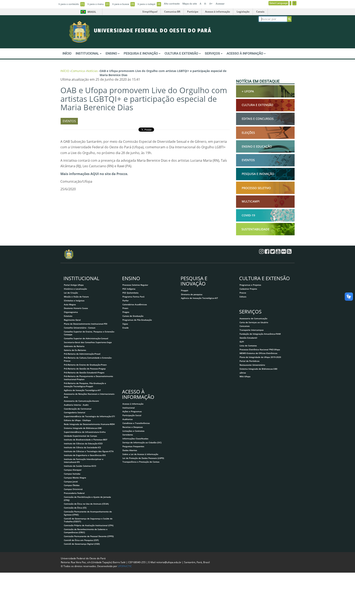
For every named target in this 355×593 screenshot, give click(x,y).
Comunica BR (172, 11)
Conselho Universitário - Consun (79, 327)
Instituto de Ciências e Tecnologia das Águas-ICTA (89, 451)
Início (64, 71)
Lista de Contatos (248, 345)
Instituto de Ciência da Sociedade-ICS (82, 447)
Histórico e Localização (75, 288)
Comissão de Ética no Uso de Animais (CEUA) (86, 503)
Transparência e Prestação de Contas (140, 461)
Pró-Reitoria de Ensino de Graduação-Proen (85, 364)
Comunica (78, 71)
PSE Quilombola (130, 292)
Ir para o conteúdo (71, 4)
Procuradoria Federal (74, 493)
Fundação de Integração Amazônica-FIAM (260, 333)
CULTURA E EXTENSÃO (182, 53)
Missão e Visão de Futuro (76, 296)
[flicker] (284, 252)
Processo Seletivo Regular (135, 284)
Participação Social (131, 415)
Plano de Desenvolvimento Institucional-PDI (85, 323)
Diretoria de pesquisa (191, 294)
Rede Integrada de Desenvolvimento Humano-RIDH (89, 424)
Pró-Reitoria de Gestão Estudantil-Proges (84, 372)
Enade (125, 327)
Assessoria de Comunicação (253, 318)
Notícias (92, 71)
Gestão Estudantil (248, 337)
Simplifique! (149, 11)
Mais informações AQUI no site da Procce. (94, 174)
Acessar (220, 3)
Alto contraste (172, 3)
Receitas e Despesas (132, 427)
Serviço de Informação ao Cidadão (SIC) (141, 442)
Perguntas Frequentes (133, 446)
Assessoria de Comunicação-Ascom (81, 400)
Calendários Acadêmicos (134, 304)
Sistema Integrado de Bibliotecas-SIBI (83, 428)
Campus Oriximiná (73, 489)
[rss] (289, 252)
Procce (243, 292)
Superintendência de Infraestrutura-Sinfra (85, 432)
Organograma (71, 312)
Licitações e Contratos (133, 430)
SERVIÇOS (213, 53)
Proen (125, 308)
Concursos (245, 326)
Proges (125, 312)
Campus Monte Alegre (75, 477)
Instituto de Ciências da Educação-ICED (83, 443)
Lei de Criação (71, 292)
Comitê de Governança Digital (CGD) (82, 543)
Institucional (128, 407)
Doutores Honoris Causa (76, 308)
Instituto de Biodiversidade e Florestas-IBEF (85, 439)
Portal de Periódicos (249, 361)
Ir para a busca (123, 4)
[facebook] (267, 252)
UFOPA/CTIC (125, 566)
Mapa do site (189, 3)
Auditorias (127, 419)
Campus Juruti (71, 481)
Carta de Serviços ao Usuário (254, 322)
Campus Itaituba (72, 473)
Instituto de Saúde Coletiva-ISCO (80, 465)
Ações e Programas (132, 411)
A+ (210, 3)
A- (205, 3)
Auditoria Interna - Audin (76, 404)
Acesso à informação (217, 11)
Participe (192, 11)
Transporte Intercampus (252, 329)
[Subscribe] (289, 19)
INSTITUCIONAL (88, 53)
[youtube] (278, 252)
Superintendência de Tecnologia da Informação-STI (89, 416)
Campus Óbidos (72, 485)
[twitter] (273, 252)
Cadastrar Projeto (248, 288)
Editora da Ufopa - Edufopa (77, 420)
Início (66, 53)
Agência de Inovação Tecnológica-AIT (82, 390)
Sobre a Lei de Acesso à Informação (140, 454)
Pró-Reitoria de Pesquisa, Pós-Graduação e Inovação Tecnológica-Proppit (85, 385)
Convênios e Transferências (136, 423)
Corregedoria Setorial (74, 412)
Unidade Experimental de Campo (80, 435)
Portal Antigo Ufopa (74, 284)
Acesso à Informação (132, 403)
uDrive (243, 372)
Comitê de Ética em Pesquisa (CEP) (81, 540)
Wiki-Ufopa (245, 376)
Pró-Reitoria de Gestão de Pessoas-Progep (85, 368)
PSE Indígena (128, 288)
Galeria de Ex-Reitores (75, 350)
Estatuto (68, 315)
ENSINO (112, 53)
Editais (243, 296)
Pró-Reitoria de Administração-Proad (82, 353)
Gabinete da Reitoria (74, 346)
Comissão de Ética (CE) (75, 507)
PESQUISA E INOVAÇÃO (141, 53)
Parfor (125, 300)
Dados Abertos (129, 450)
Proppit (184, 290)
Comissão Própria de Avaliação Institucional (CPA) (88, 525)
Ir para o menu (98, 4)
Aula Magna (70, 304)
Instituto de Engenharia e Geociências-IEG (85, 455)
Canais (260, 11)
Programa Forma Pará (133, 296)
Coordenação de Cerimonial (77, 408)
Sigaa (125, 323)
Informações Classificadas (135, 438)
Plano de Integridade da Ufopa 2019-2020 (260, 357)
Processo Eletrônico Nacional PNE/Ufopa (260, 349)
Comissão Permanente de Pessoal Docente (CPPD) (89, 536)
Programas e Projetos (250, 284)
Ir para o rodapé (149, 4)
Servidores (127, 434)
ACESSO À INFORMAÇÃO (245, 53)
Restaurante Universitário (252, 364)
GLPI (242, 341)
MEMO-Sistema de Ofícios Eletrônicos (258, 353)
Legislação (243, 11)
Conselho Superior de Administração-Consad (86, 338)
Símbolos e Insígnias (74, 300)
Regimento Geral (72, 319)
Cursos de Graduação (132, 315)
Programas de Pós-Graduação (137, 319)
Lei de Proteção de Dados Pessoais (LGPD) (143, 458)
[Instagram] (262, 252)
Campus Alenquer (73, 469)
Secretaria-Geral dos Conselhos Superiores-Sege (88, 342)
